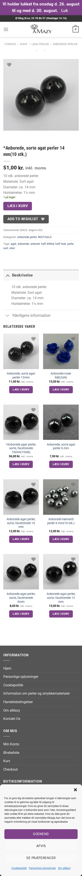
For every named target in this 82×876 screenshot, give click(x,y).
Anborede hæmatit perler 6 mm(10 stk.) (61, 521)
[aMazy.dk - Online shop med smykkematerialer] (41, 29)
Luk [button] (64, 10)
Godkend (41, 834)
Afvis (41, 846)
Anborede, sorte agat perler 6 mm (61, 446)
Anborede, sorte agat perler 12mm (21, 375)
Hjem (7, 668)
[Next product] (37, 51)
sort (5, 248)
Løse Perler (40, 44)
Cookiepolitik (19, 868)
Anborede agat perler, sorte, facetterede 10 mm (21, 522)
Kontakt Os (11, 719)
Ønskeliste (11, 753)
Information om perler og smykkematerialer (36, 693)
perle (70, 243)
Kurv (6, 761)
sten (12, 248)
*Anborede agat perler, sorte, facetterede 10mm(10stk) (21, 448)
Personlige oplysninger (42, 868)
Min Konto (11, 744)
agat (13, 243)
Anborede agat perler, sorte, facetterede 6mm (21, 597)
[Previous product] (45, 51)
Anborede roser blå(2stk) (61, 375)
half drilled (47, 243)
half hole (60, 243)
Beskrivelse (22, 275)
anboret (35, 243)
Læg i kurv (17, 206)
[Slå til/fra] (7, 275)
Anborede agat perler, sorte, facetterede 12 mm (61, 597)
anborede (23, 243)
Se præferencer (41, 858)
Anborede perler (65, 44)
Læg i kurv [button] (21, 389)
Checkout (10, 769)
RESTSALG (45, 237)
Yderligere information (31, 315)
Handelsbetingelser (18, 702)
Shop (23, 44)
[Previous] (7, 135)
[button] (75, 790)
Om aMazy (64, 868)
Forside (10, 44)
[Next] (19, 135)
